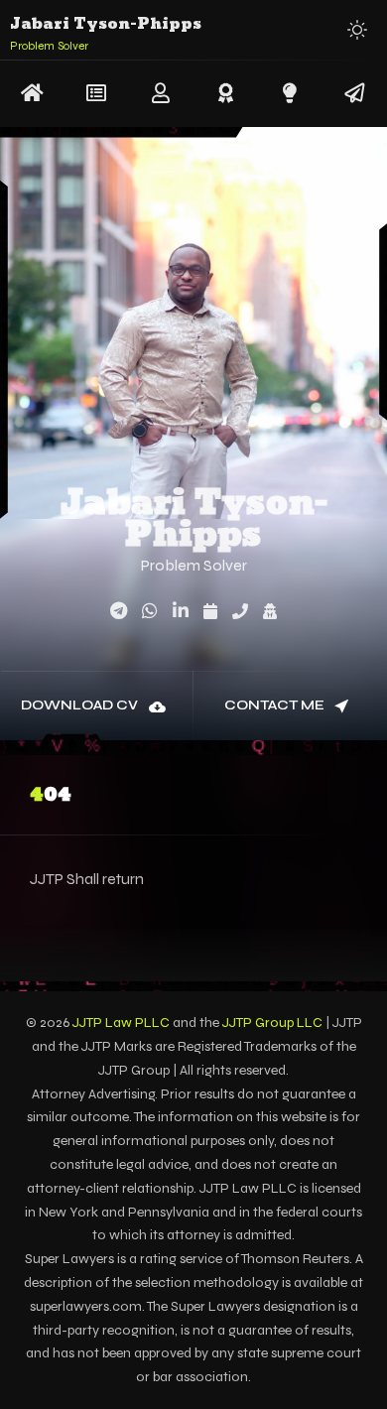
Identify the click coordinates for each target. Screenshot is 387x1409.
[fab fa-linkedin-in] (181, 611)
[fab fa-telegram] (118, 611)
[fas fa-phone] (240, 611)
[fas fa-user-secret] (270, 611)
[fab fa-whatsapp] (150, 611)
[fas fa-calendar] (210, 611)
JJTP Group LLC (272, 1022)
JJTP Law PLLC (121, 1022)
